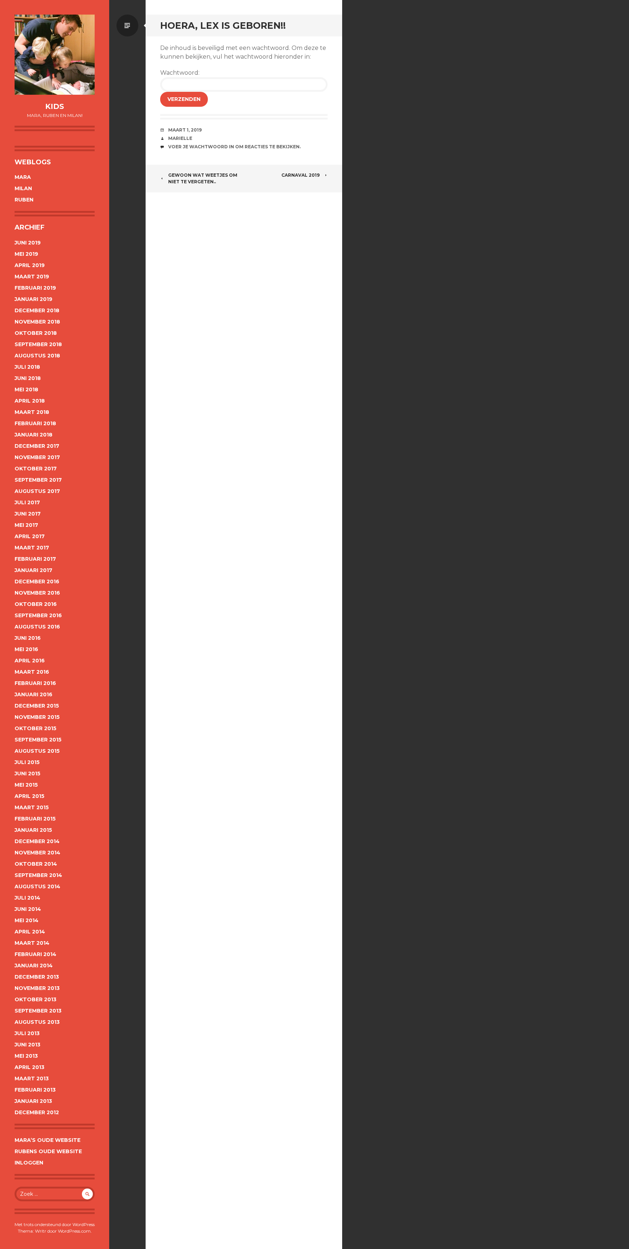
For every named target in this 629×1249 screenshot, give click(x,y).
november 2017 (37, 457)
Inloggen (29, 1162)
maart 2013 (32, 1078)
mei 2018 (26, 389)
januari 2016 (33, 694)
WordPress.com (74, 1231)
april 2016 (30, 660)
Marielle (180, 138)
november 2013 (37, 988)
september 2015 (38, 739)
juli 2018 (27, 367)
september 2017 (38, 480)
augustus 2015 (37, 751)
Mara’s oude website (47, 1140)
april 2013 (29, 1067)
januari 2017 (33, 570)
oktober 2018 (36, 333)
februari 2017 (35, 559)
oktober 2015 (35, 728)
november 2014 (37, 852)
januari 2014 (34, 965)
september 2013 (38, 1010)
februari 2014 (35, 954)
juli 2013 (27, 1033)
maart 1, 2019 (185, 130)
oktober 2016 (36, 604)
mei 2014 (27, 920)
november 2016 (37, 593)
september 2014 (38, 875)
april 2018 (30, 401)
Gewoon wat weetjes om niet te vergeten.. (202, 178)
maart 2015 (32, 807)
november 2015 (37, 717)
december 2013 (37, 977)
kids (54, 106)
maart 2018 (32, 412)
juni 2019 (28, 242)
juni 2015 (27, 773)
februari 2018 (35, 423)
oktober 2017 (36, 468)
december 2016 (37, 581)
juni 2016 (28, 638)
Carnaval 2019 (300, 175)
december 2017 (37, 446)
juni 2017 (28, 513)
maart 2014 (32, 943)
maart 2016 (32, 672)
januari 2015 (33, 830)
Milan (23, 188)
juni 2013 (27, 1044)
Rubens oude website (48, 1151)
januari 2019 (33, 299)
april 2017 (30, 536)
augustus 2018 (37, 355)
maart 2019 (32, 276)
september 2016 (38, 615)
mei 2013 (26, 1056)
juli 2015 (27, 762)
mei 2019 (26, 254)
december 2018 (37, 310)
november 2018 (37, 321)
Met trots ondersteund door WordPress (55, 1224)
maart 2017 (32, 547)
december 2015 (37, 705)
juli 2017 (27, 502)
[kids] (55, 55)
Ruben (24, 199)
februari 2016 (35, 683)
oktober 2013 (35, 999)
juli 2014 (27, 897)
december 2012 (37, 1112)
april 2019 (30, 265)
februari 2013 (35, 1089)
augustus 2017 (37, 491)
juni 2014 (28, 909)
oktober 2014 (36, 864)
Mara (23, 177)
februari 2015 (35, 818)
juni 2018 (28, 378)
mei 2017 (26, 525)
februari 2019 (35, 288)
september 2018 (38, 344)
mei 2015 (26, 785)
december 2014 (37, 841)
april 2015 (29, 796)
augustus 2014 (37, 886)
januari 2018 (33, 434)
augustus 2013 (37, 1022)
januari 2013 (33, 1101)
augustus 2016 (37, 626)
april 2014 (30, 931)
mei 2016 (26, 649)
